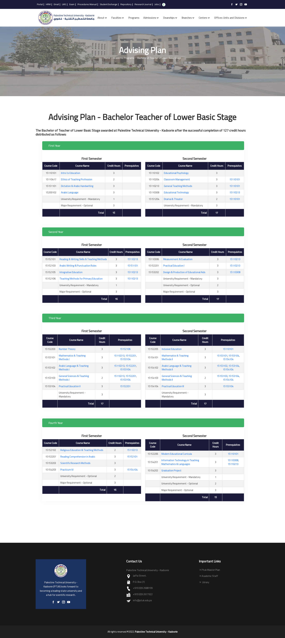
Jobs (157, 4)
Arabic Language (69, 192)
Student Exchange (108, 4)
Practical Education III (173, 386)
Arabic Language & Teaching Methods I (74, 367)
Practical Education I (173, 265)
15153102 (222, 365)
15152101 (132, 456)
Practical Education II (69, 386)
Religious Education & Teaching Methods (81, 450)
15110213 (234, 192)
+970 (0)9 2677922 (143, 594)
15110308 (235, 272)
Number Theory (67, 349)
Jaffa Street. (139, 576)
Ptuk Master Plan (211, 570)
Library (205, 582)
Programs (133, 18)
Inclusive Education (172, 349)
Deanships (169, 18)
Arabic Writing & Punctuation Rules (78, 265)
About (100, 18)
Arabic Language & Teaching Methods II (176, 367)
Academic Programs (123, 58)
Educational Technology (176, 192)
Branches (187, 18)
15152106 (125, 349)
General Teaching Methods (178, 186)
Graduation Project (171, 470)
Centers (203, 18)
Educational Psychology (176, 173)
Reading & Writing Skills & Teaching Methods (83, 259)
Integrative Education (71, 272)
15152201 (131, 355)
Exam (71, 4)
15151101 (132, 265)
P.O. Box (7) (139, 582)
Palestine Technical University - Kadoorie (156, 632)
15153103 (222, 376)
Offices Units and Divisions (229, 18)
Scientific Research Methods (75, 463)
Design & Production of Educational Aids (184, 272)
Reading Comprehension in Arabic (77, 456)
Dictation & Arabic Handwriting (77, 186)
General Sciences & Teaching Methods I (74, 378)
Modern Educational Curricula (176, 453)
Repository (125, 4)
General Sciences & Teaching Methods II (177, 378)
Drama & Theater (173, 199)
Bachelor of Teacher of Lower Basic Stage (159, 58)
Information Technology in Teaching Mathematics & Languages (180, 462)
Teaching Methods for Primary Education (81, 278)
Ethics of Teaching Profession (76, 179)
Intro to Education (70, 173)
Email (56, 4)
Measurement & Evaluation (177, 259)
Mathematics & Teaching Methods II (175, 357)
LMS (64, 4)
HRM (48, 4)
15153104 (125, 359)
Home (107, 58)
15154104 (228, 359)
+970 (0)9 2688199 (143, 588)
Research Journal (143, 4)
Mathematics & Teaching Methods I (72, 357)
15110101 (234, 179)
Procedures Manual (87, 4)
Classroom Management (177, 179)
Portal (40, 4)
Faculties (116, 18)
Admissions (149, 18)
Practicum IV (67, 469)
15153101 (222, 355)
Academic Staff (210, 576)
